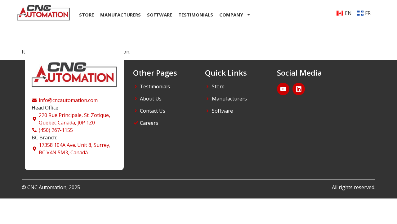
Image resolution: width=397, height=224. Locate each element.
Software (159, 15)
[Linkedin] (298, 89)
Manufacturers (120, 15)
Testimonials (195, 15)
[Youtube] (283, 89)
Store (86, 15)
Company (231, 15)
